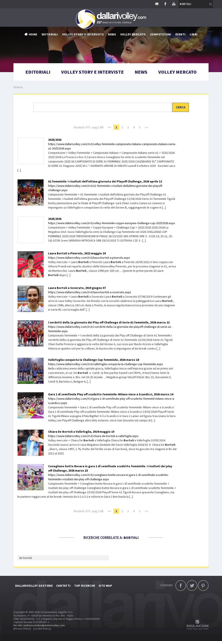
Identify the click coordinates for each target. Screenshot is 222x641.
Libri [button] (193, 34)
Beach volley (118, 69)
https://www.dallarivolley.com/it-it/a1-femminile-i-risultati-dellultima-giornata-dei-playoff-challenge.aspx (105, 185)
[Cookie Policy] (42, 628)
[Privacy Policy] (22, 628)
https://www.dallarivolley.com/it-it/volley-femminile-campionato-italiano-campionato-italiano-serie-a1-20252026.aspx (112, 144)
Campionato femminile (125, 49)
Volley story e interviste (83, 34)
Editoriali (50, 34)
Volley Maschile (162, 43)
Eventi (180, 34)
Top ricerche (84, 586)
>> (146, 127)
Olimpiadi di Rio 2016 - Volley (129, 76)
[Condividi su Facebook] (180, 585)
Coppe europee (119, 63)
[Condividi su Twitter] (192, 585)
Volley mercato (133, 34)
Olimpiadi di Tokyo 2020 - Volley (132, 89)
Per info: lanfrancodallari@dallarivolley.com (39, 625)
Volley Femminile (163, 49)
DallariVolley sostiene (34, 586)
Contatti (63, 586)
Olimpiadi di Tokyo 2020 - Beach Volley (136, 95)
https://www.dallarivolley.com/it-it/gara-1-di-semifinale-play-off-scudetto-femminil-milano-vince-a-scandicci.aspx (111, 398)
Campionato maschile (124, 43)
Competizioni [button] (160, 34)
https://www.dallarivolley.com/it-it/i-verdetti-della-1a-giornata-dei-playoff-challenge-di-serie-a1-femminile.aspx (110, 326)
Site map (105, 586)
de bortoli (25, 558)
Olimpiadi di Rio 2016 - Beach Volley (134, 82)
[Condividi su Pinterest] (203, 585)
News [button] (112, 34)
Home (33, 34)
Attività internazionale (126, 56)
